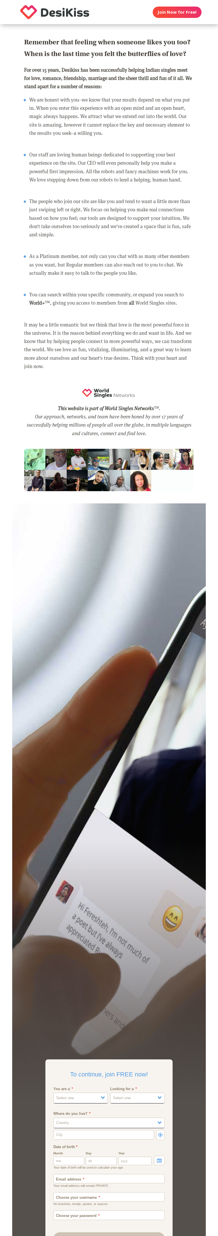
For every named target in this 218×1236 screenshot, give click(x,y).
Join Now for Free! (177, 12)
